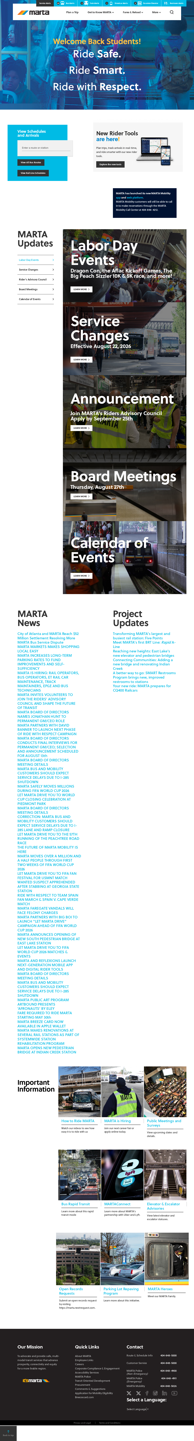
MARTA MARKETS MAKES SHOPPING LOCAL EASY (48, 649)
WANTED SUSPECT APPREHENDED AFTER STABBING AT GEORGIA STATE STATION (48, 886)
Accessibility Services (87, 1372)
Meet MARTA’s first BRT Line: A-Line (144, 644)
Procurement (82, 1385)
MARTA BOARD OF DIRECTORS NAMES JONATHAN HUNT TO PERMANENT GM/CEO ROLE (43, 716)
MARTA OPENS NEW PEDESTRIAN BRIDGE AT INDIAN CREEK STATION (46, 1050)
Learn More (80, 289)
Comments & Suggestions (90, 1389)
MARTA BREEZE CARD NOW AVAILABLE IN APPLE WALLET (41, 1024)
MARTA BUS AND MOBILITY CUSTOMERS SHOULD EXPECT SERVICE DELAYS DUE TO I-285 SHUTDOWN (43, 775)
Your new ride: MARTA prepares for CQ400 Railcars (142, 688)
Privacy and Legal (82, 1422)
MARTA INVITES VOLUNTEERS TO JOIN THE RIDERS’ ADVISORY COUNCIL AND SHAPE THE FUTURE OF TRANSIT (46, 701)
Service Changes (28, 269)
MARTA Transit (129, 1393)
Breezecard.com (84, 1397)
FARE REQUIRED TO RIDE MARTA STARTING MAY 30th (44, 1015)
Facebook (147, 1393)
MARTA (33, 12)
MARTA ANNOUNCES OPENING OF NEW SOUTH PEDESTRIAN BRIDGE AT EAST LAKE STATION (48, 939)
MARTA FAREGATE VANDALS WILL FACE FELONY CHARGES (45, 910)
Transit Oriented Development (92, 1381)
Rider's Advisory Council (33, 279)
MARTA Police (83, 1376)
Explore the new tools (110, 164)
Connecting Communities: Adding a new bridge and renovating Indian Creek (143, 664)
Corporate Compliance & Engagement (97, 1368)
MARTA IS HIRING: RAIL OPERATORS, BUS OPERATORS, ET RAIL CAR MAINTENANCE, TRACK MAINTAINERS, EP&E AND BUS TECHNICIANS (48, 681)
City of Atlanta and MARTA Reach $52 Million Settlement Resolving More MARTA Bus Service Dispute (48, 638)
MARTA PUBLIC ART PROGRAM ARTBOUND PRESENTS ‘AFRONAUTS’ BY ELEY (43, 1004)
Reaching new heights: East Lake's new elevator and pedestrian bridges (143, 653)
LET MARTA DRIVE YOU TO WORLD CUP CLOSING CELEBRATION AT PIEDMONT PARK (46, 799)
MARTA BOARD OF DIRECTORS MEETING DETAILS (43, 762)
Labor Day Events (29, 260)
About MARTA (83, 1356)
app (118, 197)
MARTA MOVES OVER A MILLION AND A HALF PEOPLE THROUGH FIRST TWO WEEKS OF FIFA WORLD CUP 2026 (49, 862)
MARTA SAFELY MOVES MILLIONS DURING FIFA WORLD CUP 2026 (45, 788)
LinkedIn (164, 1393)
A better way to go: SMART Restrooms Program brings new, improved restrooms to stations (144, 677)
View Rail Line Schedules (33, 173)
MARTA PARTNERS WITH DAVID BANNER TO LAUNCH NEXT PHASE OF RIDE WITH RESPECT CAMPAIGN (47, 729)
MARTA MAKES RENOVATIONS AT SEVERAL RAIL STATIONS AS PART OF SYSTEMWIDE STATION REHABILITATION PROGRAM (48, 1037)
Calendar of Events (30, 299)
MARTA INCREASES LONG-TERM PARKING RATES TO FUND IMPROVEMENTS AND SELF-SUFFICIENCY (44, 662)
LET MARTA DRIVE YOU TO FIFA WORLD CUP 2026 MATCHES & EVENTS (43, 952)
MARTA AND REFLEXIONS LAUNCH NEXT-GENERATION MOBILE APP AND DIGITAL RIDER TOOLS (46, 965)
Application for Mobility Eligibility (94, 1393)
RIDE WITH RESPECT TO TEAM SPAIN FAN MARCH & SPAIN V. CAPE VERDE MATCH (47, 899)
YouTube (174, 1393)
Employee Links (84, 1360)
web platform (135, 197)
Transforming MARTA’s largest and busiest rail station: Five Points (141, 636)
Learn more (80, 428)
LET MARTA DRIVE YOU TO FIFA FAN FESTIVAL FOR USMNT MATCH (47, 875)
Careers (79, 1364)
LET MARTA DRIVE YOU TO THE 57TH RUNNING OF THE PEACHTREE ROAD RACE (48, 838)
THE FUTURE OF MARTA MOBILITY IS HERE (47, 849)
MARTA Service (138, 1393)
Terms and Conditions (109, 1422)
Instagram (155, 1393)
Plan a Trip (72, 12)
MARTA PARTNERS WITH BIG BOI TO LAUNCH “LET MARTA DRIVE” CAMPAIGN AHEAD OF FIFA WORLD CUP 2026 (47, 923)
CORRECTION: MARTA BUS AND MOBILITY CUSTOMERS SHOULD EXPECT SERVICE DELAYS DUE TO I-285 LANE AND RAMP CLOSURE (47, 823)
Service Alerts (45, 3)
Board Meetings (28, 289)
